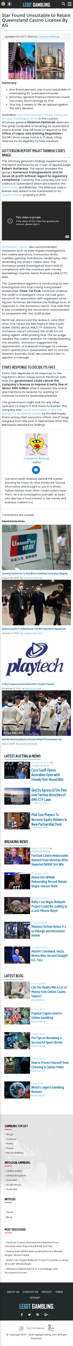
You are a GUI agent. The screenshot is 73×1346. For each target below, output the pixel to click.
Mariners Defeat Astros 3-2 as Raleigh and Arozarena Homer (48, 930)
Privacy (47, 1292)
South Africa (14, 1185)
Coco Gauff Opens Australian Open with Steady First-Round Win (47, 775)
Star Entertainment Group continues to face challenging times (35, 116)
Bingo (10, 1134)
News (10, 1212)
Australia (9, 777)
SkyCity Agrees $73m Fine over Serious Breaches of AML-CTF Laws (49, 795)
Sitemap (35, 1298)
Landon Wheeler (32, 633)
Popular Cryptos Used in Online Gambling (46, 1015)
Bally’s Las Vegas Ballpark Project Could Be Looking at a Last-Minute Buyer (49, 906)
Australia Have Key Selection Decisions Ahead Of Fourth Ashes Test (32, 739)
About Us (13, 1292)
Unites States (14, 1171)
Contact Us (30, 1292)
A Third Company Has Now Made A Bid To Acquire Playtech (28, 684)
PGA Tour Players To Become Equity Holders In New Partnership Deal (49, 819)
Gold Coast (10, 187)
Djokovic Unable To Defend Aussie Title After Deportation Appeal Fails (34, 628)
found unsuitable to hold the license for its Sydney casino (32, 411)
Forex (10, 1143)
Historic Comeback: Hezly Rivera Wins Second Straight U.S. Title (49, 955)
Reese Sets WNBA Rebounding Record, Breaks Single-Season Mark (49, 881)
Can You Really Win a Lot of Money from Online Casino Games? (49, 991)
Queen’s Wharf (12, 195)
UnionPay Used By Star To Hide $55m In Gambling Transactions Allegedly (35, 573)
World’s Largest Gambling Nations (47, 1089)
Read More (38, 1000)
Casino (8, 863)
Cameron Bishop (48, 36)
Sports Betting (15, 1152)
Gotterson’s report (15, 247)
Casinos (11, 1139)
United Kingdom (16, 1175)
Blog (9, 1217)
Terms (59, 1292)
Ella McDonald (33, 688)
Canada (12, 1180)
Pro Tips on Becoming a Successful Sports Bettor (47, 1040)
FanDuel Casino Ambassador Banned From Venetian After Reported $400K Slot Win (49, 859)
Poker (10, 1148)
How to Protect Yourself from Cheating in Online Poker (50, 1064)
